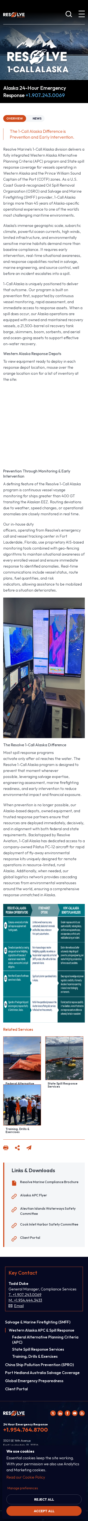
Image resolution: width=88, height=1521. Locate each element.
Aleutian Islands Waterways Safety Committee (48, 1211)
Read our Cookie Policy (25, 1477)
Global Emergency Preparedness (34, 1381)
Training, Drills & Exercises (17, 1130)
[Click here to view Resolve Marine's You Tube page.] (75, 1413)
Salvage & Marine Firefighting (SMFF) (37, 1322)
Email (19, 1306)
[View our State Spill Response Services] (64, 1058)
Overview (14, 118)
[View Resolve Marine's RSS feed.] (82, 1413)
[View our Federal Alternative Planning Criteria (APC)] (22, 1058)
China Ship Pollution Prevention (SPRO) (39, 1364)
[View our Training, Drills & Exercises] (22, 1105)
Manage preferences (22, 1488)
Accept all (44, 1511)
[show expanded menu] (81, 15)
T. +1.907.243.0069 (25, 1294)
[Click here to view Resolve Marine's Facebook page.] (67, 1413)
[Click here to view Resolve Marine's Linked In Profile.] (60, 1413)
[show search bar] (69, 15)
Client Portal (30, 1237)
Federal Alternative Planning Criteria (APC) (45, 1339)
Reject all (44, 1499)
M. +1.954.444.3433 (25, 1300)
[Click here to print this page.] (5, 1148)
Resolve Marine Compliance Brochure (49, 1182)
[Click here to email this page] (28, 1148)
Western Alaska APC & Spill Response (41, 1330)
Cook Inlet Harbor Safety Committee (49, 1224)
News (37, 118)
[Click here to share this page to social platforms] (17, 1148)
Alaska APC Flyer (33, 1195)
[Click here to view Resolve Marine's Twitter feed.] (53, 1413)
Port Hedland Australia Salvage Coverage (42, 1372)
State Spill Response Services (63, 1085)
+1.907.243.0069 (45, 95)
